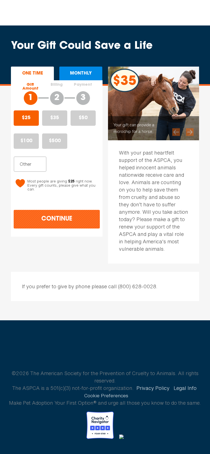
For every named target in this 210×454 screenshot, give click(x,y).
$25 (26, 118)
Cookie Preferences (106, 395)
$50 (83, 118)
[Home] (39, 13)
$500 (55, 141)
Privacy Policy (153, 388)
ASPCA (105, 354)
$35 (54, 118)
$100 (26, 141)
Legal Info (185, 388)
